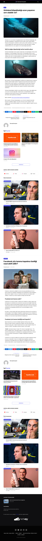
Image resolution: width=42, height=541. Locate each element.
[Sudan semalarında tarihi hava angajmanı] (6, 501)
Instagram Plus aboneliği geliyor (10, 159)
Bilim (10, 4)
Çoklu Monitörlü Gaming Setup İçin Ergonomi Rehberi (10, 382)
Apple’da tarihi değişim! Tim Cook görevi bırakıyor (30, 144)
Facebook (5, 345)
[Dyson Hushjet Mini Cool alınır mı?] (21, 239)
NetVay (17, 514)
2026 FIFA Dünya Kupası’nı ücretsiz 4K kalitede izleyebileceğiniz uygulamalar (11, 397)
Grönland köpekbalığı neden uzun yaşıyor (18, 107)
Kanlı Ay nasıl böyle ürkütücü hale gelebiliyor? (21, 97)
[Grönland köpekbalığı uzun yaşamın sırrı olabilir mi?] (21, 28)
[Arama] (37, 2)
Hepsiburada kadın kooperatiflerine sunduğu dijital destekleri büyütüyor (11, 144)
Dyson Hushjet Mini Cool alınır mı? (13, 250)
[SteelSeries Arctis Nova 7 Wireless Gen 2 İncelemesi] (21, 215)
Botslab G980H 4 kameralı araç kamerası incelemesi (16, 201)
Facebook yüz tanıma (11, 345)
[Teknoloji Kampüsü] (21, 1)
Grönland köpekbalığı (7, 107)
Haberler (5, 258)
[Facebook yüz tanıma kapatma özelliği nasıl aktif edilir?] (21, 279)
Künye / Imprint (19, 533)
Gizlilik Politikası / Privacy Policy (30, 533)
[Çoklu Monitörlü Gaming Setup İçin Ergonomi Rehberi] (12, 375)
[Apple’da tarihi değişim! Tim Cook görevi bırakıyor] (30, 137)
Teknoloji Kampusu (6, 4)
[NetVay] (21, 519)
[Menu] (4, 2)
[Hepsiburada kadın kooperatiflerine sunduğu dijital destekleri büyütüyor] (12, 137)
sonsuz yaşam (29, 107)
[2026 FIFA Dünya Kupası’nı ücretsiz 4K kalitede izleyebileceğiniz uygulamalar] (12, 390)
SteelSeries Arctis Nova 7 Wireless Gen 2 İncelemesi (16, 226)
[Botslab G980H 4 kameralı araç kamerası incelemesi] (21, 190)
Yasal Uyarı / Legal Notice (9, 533)
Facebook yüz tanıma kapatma (21, 345)
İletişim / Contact (21, 534)
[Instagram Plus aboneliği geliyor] (12, 153)
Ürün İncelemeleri (7, 181)
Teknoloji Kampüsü (13, 123)
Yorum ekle (21, 164)
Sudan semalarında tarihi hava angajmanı (17, 500)
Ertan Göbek (7, 490)
